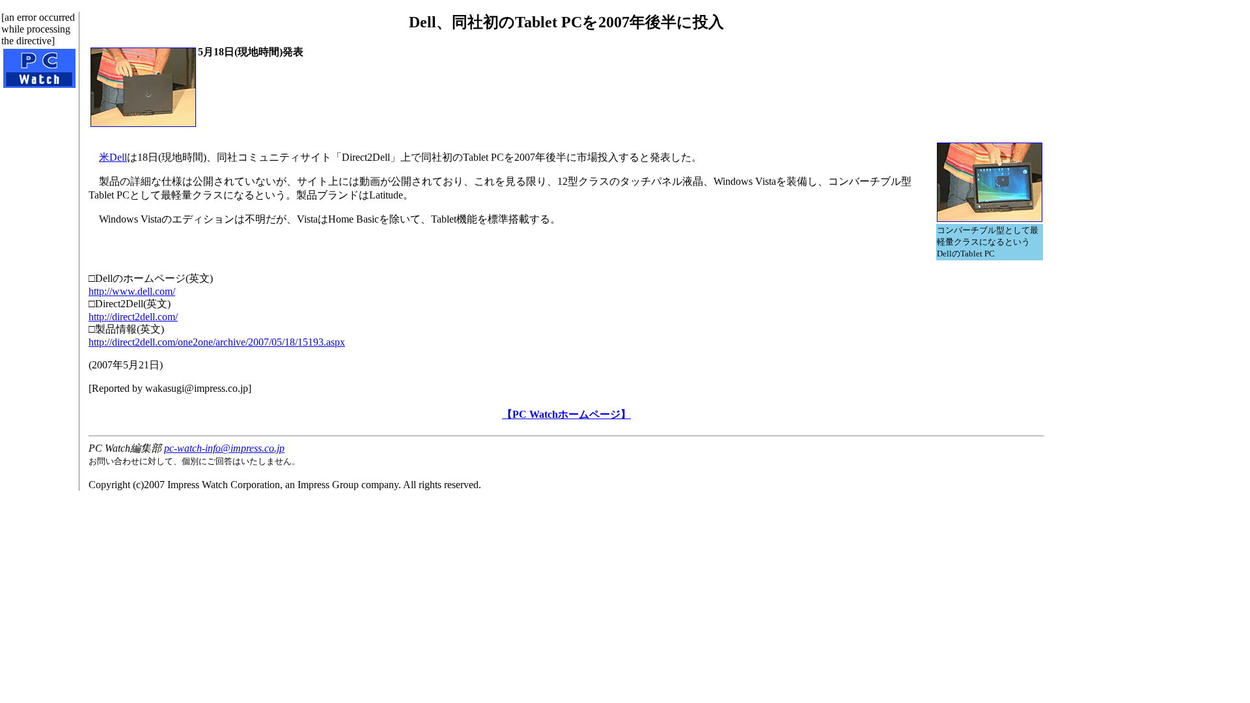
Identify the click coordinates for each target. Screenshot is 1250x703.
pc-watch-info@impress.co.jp (224, 448)
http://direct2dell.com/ (133, 316)
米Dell (113, 157)
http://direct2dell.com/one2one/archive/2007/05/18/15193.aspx (217, 342)
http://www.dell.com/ (132, 291)
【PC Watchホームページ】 (566, 414)
